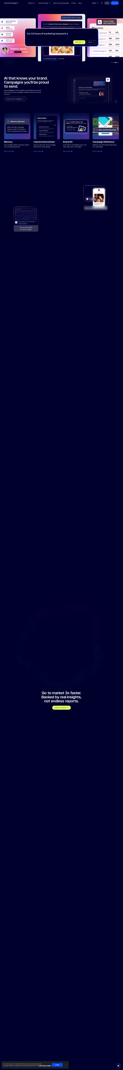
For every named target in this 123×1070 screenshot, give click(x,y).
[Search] (102, 3)
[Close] (66, 1065)
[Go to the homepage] (11, 3)
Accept (57, 1065)
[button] (6, 62)
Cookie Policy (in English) (44, 1065)
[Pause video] (116, 101)
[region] (35, 1065)
